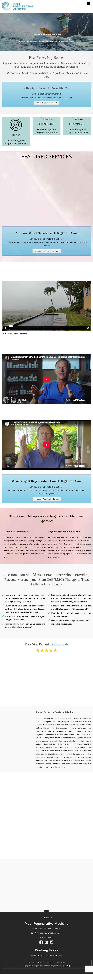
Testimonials (59, 644)
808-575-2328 (47, 937)
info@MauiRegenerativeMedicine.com (47, 933)
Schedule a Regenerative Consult (46, 251)
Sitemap (67, 966)
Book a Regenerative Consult (46, 103)
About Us (50, 962)
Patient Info (40, 962)
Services (31, 962)
